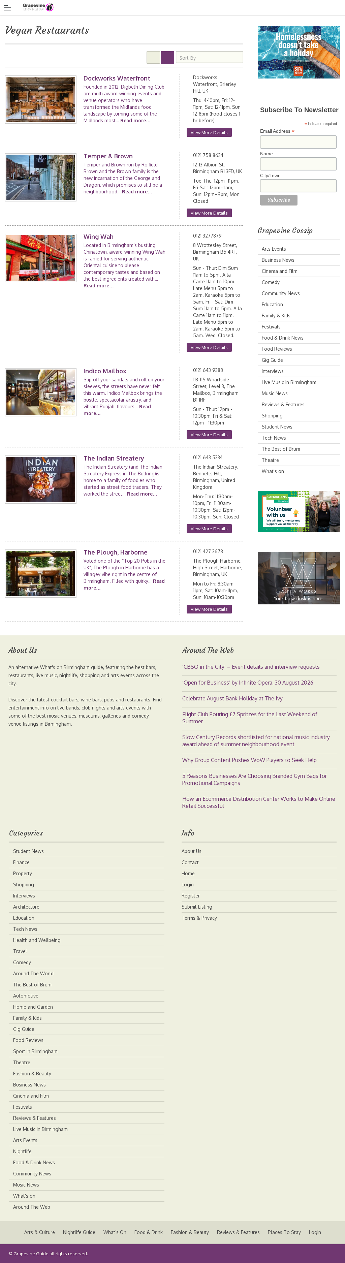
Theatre (270, 460)
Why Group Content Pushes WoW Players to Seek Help (249, 760)
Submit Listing (197, 907)
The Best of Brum (281, 449)
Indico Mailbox (105, 371)
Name (266, 153)
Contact (190, 862)
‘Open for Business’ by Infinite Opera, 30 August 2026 (247, 682)
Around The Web (31, 1207)
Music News (275, 393)
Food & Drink (148, 1232)
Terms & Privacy (199, 918)
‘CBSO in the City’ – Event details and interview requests (251, 666)
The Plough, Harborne (116, 552)
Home (188, 873)
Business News (278, 260)
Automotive (25, 996)
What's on (273, 471)
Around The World (33, 973)
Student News (277, 427)
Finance (21, 862)
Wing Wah (99, 236)
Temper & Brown (108, 156)
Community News (281, 293)
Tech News (274, 438)
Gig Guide (272, 360)
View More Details (209, 132)
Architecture (26, 907)
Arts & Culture (39, 1232)
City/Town (270, 175)
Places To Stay (284, 1232)
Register (191, 895)
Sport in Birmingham (35, 1051)
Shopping (272, 415)
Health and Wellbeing (37, 940)
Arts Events (274, 249)
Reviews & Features (283, 404)
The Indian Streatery (114, 458)
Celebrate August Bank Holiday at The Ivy (232, 698)
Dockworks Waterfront (117, 78)
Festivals (271, 326)
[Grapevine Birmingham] (166, 7)
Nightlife (22, 1151)
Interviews (273, 371)
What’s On (114, 1232)
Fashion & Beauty (32, 1073)
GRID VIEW (153, 57)
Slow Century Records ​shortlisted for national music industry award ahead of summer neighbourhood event (256, 741)
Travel (20, 951)
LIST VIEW (167, 57)
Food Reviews (277, 349)
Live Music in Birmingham (289, 382)
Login (188, 884)
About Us (191, 851)
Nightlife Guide (79, 1232)
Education (272, 304)
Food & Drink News (283, 338)
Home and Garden (33, 1007)
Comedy (271, 282)
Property (22, 873)
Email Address (277, 131)
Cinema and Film (279, 271)
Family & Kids (276, 315)
